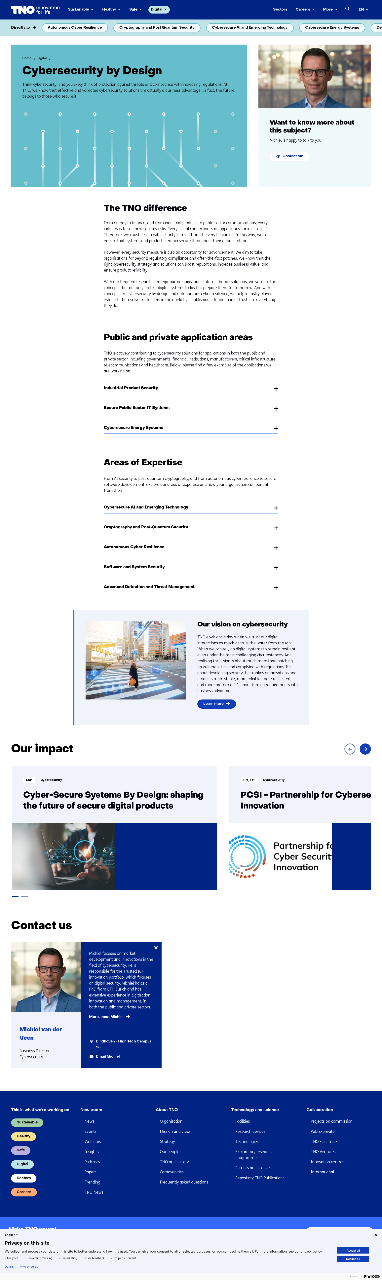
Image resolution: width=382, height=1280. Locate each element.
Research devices (250, 1131)
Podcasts (92, 1162)
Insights (92, 1151)
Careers (303, 9)
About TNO (167, 1110)
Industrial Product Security (131, 388)
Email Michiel (108, 1056)
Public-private (323, 1131)
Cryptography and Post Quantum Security (157, 27)
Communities (172, 1172)
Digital (156, 9)
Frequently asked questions (184, 1182)
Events (90, 1131)
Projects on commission (332, 1121)
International (322, 1172)
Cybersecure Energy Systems (332, 27)
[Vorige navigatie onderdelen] (16, 27)
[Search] (347, 9)
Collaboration (320, 1110)
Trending (92, 1182)
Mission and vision (176, 1131)
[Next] (365, 749)
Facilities (242, 1121)
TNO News (94, 1192)
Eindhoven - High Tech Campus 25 (124, 1044)
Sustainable (78, 9)
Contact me (293, 156)
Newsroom (91, 1110)
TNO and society (174, 1162)
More (328, 9)
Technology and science (255, 1110)
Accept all (353, 1250)
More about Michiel (106, 1017)
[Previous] (350, 749)
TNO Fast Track (324, 1141)
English (10, 1234)
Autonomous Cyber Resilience (75, 27)
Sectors (280, 9)
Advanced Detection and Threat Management (149, 587)
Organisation (171, 1121)
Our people (169, 1151)
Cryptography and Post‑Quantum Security (146, 527)
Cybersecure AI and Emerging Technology (250, 27)
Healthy (109, 9)
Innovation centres (327, 1162)
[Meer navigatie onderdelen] (365, 27)
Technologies (247, 1141)
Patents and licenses (253, 1168)
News (90, 1121)
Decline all (353, 1259)
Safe (133, 9)
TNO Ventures (323, 1151)
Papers (90, 1172)
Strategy (167, 1141)
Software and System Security (134, 567)
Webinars (93, 1141)
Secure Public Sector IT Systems (137, 408)
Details (9, 1266)
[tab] (15, 896)
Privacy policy (29, 1266)
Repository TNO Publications (260, 1178)
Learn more (213, 704)
